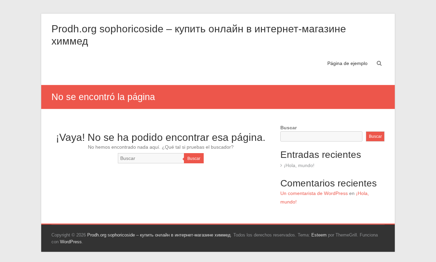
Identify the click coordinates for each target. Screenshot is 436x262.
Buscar (193, 158)
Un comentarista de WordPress (314, 193)
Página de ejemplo (347, 63)
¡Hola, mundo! (299, 165)
